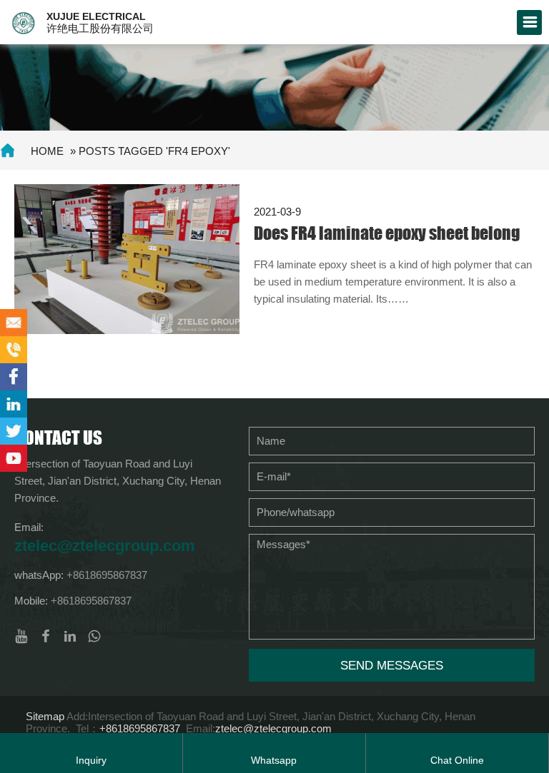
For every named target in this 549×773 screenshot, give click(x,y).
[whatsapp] (94, 636)
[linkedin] (70, 636)
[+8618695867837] (13, 349)
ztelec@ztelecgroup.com (104, 546)
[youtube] (21, 636)
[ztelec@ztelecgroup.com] (13, 322)
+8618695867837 (106, 575)
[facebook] (46, 636)
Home (47, 151)
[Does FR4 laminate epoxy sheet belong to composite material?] (126, 258)
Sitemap (45, 716)
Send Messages (391, 665)
